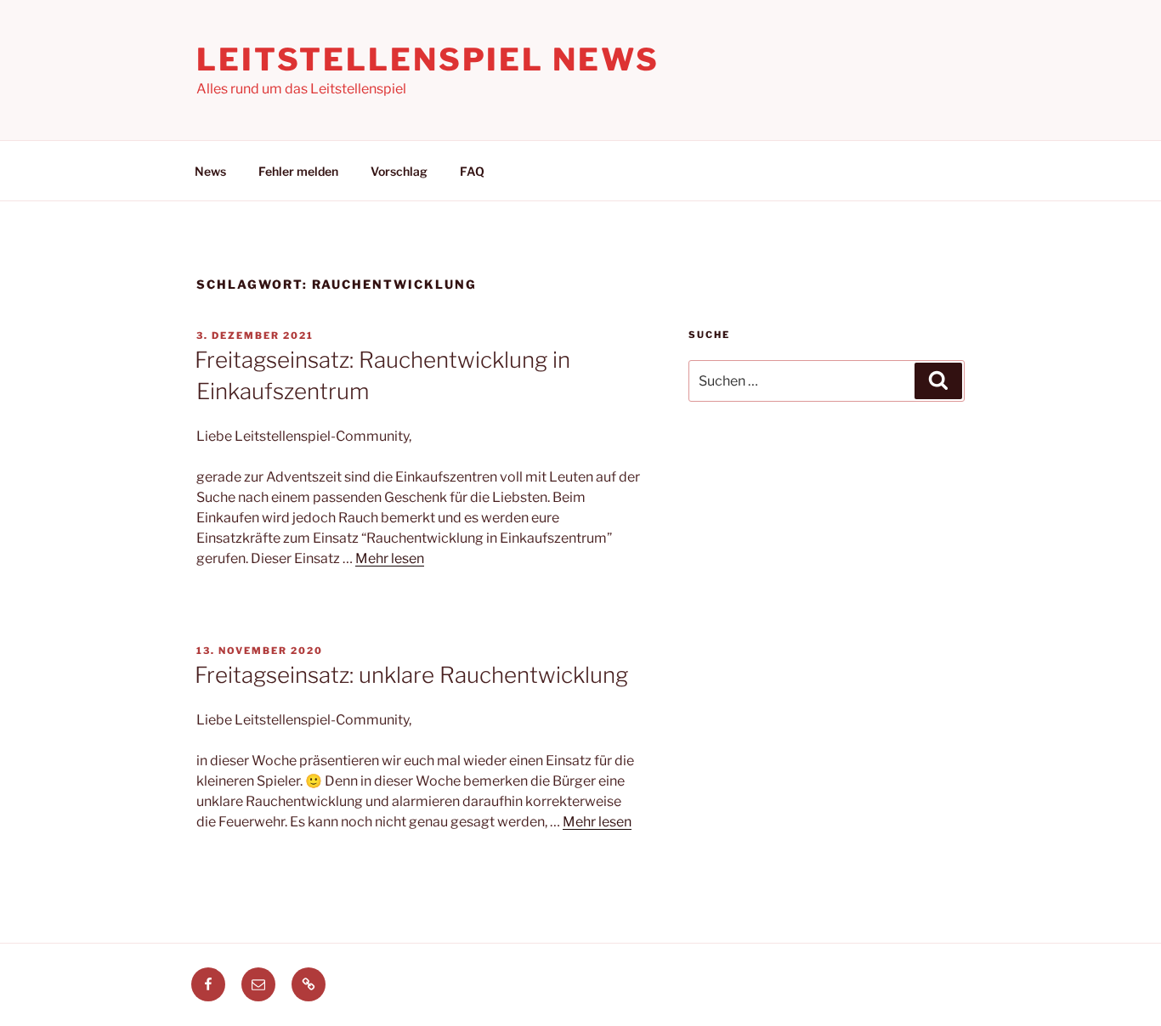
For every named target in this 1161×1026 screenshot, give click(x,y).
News (210, 171)
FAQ (472, 171)
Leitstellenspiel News (427, 59)
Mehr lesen (389, 558)
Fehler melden (298, 171)
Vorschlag (399, 171)
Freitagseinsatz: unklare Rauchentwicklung (411, 675)
